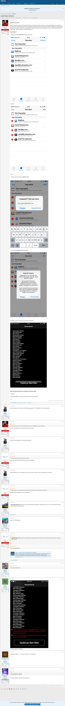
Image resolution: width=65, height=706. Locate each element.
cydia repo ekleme (18, 17)
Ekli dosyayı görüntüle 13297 (16, 673)
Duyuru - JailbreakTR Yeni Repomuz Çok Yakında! (25, 552)
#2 (63, 406)
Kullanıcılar (32, 3)
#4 (63, 438)
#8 (63, 502)
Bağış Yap (26, 3)
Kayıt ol (7, 5)
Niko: (12, 671)
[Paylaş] (61, 20)
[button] (5, 3)
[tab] (29, 12)
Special (8, 3)
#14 (63, 668)
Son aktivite (3, 5)
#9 (63, 518)
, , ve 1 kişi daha (21, 402)
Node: (12, 536)
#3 (63, 421)
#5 (63, 453)
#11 (63, 563)
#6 (63, 470)
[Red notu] (63, 8)
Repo (13, 3)
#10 (63, 533)
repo (29, 17)
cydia (13, 17)
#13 (63, 651)
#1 (63, 20)
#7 (63, 485)
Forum (3, 3)
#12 (63, 579)
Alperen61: (13, 546)
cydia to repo (25, 17)
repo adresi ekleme (34, 17)
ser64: (12, 424)
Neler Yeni (18, 3)
